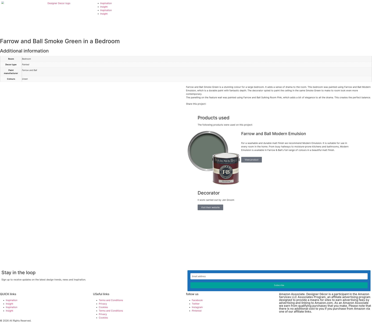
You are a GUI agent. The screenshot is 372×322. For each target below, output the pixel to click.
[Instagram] (300, 5)
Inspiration (106, 3)
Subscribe (279, 285)
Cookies (103, 307)
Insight (104, 6)
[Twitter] (308, 5)
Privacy (103, 303)
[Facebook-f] (292, 5)
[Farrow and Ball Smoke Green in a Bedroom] (213, 184)
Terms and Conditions (111, 300)
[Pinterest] (284, 5)
